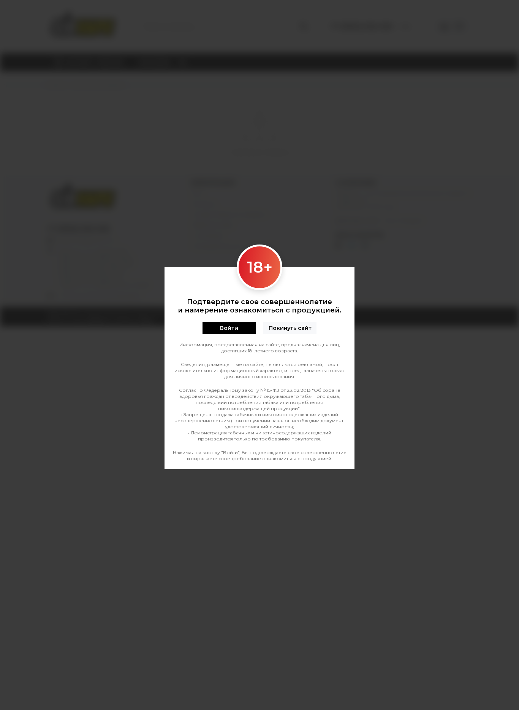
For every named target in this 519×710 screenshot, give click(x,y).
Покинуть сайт (290, 328)
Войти (229, 328)
